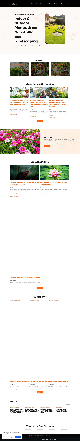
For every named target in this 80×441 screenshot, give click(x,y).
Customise (6, 437)
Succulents (56, 3)
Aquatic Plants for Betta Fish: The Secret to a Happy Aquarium (24, 183)
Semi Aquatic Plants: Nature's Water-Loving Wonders (53, 183)
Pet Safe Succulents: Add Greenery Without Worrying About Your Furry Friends (47, 410)
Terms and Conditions (40, 435)
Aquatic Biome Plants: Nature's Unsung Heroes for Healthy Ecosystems (35, 278)
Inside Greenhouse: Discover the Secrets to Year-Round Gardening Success (57, 103)
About (62, 3)
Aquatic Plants (49, 3)
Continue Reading (13, 114)
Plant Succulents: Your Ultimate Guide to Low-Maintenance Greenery (31, 410)
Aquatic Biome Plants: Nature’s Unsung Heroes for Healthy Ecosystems (62, 417)
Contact (67, 3)
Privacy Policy (33, 435)
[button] (69, 405)
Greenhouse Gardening (40, 3)
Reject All (12, 437)
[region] (12, 434)
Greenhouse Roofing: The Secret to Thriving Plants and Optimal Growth (19, 102)
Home (32, 3)
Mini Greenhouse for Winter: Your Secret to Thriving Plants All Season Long (39, 103)
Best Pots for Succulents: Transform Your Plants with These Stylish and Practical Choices (17, 411)
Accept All (18, 437)
